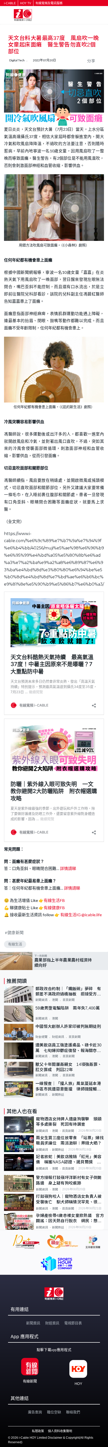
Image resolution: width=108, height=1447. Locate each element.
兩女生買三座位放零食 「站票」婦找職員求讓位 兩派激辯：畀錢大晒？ (69, 1140)
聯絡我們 (73, 1412)
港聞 (55, 1000)
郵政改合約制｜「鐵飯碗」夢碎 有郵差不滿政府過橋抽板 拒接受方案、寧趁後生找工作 (68, 992)
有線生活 (15, 944)
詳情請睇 (68, 868)
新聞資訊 (41, 1000)
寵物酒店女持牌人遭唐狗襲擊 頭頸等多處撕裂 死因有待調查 (68, 1121)
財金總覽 (41, 1037)
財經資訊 (58, 1037)
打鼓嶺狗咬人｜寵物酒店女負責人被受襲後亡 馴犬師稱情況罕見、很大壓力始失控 (68, 1199)
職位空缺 (54, 1412)
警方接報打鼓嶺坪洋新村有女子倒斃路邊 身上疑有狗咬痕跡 (68, 1180)
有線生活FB (54, 900)
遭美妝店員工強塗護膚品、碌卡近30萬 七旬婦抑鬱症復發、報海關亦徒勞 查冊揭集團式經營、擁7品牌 (68, 1048)
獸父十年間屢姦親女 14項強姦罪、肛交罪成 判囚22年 (68, 1067)
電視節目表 (73, 1323)
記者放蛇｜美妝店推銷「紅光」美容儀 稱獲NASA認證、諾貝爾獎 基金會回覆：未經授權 (68, 1160)
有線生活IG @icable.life (81, 914)
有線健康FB (54, 907)
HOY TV (25, 3)
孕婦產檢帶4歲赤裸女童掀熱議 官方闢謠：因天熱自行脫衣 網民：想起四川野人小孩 (70, 1218)
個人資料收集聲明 (60, 1431)
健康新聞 (15, 932)
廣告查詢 (35, 1412)
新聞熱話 (58, 1095)
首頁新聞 (69, 1000)
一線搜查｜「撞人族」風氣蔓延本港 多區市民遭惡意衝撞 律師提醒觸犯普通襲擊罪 (69, 1086)
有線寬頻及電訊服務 (49, 3)
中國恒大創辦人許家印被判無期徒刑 (68, 1026)
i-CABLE (10, 3)
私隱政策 (38, 1431)
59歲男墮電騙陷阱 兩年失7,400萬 (67, 1008)
